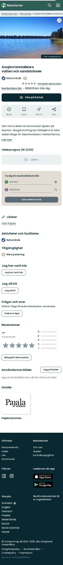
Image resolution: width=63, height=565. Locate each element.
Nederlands (9, 519)
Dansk (6, 532)
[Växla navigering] (58, 5)
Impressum (26, 552)
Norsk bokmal (10, 528)
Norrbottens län (12, 88)
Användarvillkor (32, 549)
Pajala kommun (11, 418)
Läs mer (7, 140)
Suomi (5, 523)
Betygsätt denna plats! (49, 83)
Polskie (6, 515)
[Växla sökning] (49, 5)
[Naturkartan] (12, 5)
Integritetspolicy (11, 549)
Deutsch (7, 511)
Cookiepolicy (9, 552)
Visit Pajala (9, 223)
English (6, 507)
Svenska (7, 503)
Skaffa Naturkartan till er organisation (46, 498)
